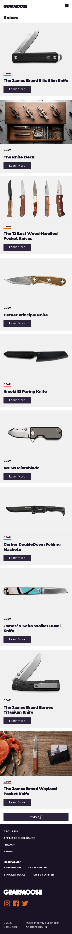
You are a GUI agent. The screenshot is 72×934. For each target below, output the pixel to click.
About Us (10, 831)
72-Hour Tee (12, 867)
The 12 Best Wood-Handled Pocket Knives (30, 236)
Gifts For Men (43, 874)
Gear (7, 73)
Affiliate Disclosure (19, 838)
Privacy (9, 844)
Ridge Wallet (38, 867)
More (33, 816)
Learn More (20, 90)
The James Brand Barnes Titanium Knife (28, 710)
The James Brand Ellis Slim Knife (35, 80)
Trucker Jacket (15, 874)
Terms (8, 851)
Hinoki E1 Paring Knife (25, 391)
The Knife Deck (18, 157)
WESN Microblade (21, 468)
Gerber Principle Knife (25, 315)
